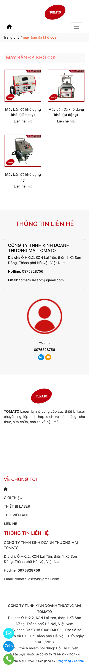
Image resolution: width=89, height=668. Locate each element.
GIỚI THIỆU (13, 497)
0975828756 (32, 271)
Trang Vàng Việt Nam (70, 661)
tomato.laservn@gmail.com (41, 280)
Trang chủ (11, 37)
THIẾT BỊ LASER (17, 506)
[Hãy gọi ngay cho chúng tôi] (6, 659)
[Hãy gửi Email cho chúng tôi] (6, 633)
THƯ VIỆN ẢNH (16, 515)
